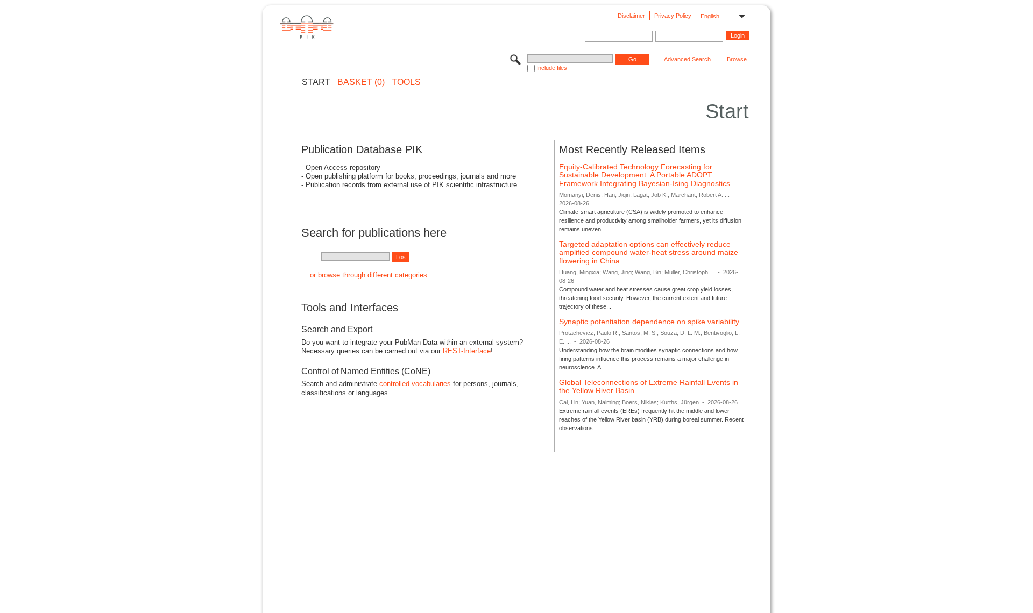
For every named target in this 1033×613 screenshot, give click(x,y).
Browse (737, 59)
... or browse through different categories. (365, 275)
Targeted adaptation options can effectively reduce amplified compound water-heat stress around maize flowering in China (648, 252)
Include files (551, 68)
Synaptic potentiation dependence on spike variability (649, 321)
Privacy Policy (672, 15)
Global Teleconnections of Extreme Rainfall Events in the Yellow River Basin (648, 386)
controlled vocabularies (415, 384)
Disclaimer (631, 15)
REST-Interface (467, 351)
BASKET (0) (361, 82)
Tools (406, 82)
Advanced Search (687, 59)
